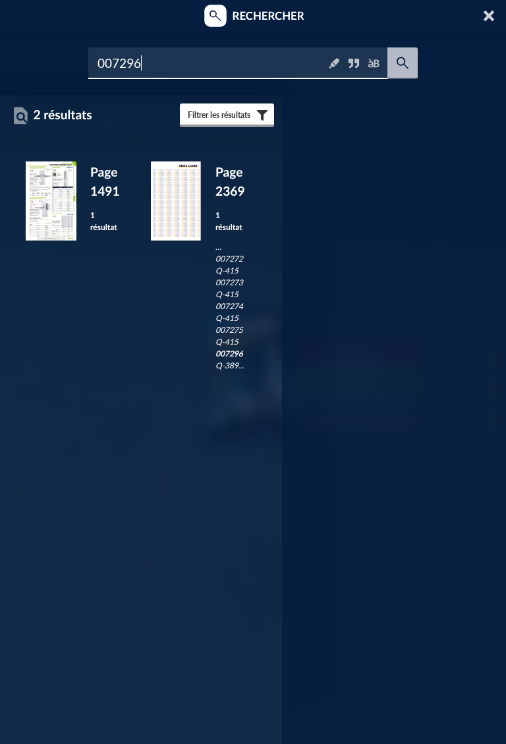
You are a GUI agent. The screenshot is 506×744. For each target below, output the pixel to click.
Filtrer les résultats (219, 115)
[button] (490, 16)
